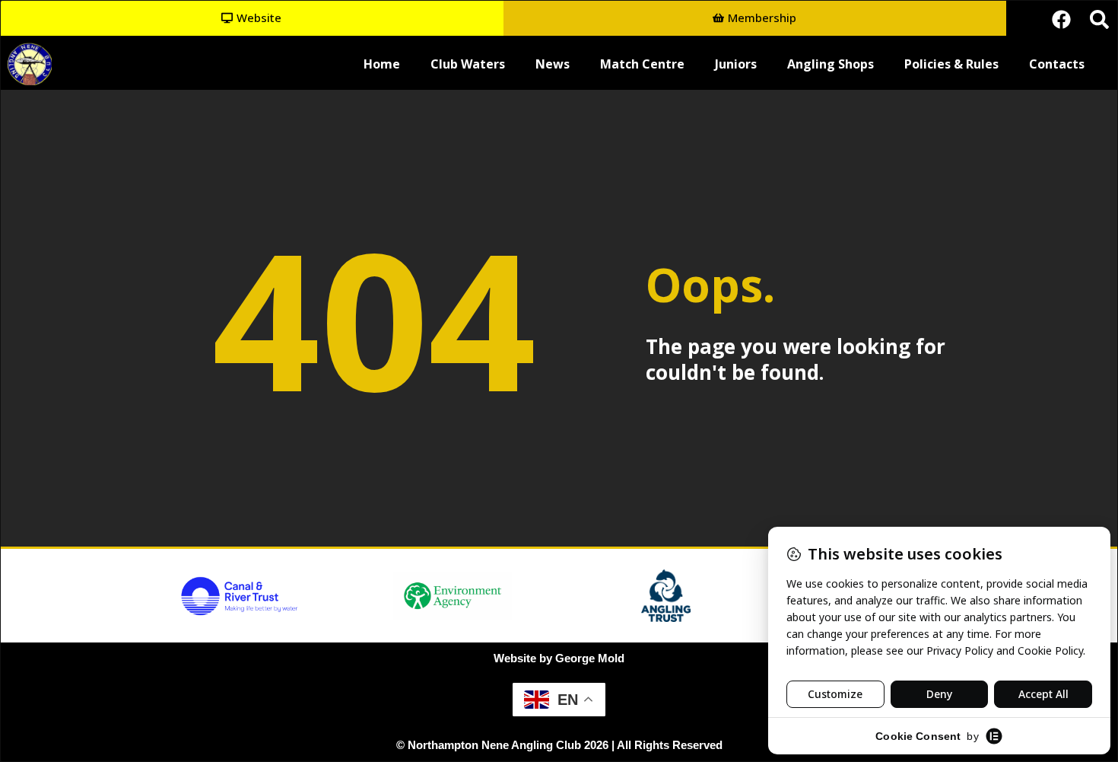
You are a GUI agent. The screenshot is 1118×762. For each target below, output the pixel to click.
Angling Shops (830, 64)
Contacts (1057, 64)
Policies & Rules (951, 64)
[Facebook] (1061, 19)
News (552, 64)
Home (382, 64)
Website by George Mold (559, 658)
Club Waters (467, 64)
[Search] (1099, 19)
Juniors (736, 64)
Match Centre (642, 64)
